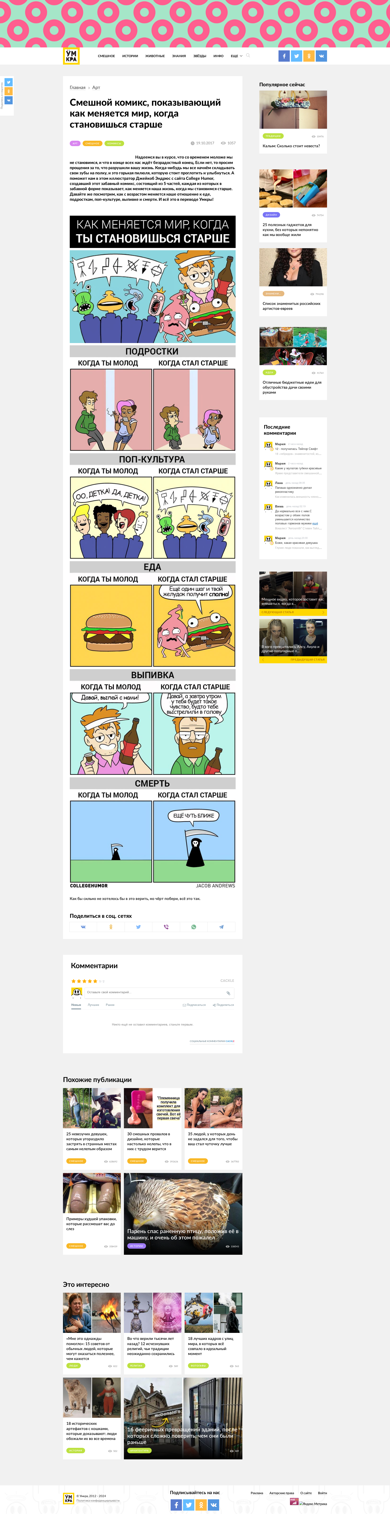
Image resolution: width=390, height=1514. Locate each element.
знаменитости (275, 294)
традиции (273, 136)
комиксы (114, 144)
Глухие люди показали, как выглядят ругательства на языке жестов (318, 547)
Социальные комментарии (212, 1041)
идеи (269, 372)
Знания (179, 56)
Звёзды (199, 56)
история (75, 1451)
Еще (235, 56)
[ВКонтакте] (9, 100)
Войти (322, 1493)
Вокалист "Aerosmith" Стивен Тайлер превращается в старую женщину (320, 528)
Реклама (257, 1493)
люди (73, 1366)
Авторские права (281, 1493)
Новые (76, 1004)
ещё (315, 523)
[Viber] (166, 927)
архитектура (139, 1451)
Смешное (106, 56)
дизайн (271, 215)
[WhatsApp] (194, 927)
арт (96, 87)
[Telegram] (221, 927)
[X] (9, 82)
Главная (78, 87)
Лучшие (93, 1004)
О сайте (306, 1493)
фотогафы (198, 1366)
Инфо (218, 56)
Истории (130, 56)
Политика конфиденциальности (98, 1500)
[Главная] (71, 56)
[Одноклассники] (9, 91)
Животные (155, 56)
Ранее (110, 1004)
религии (136, 1366)
